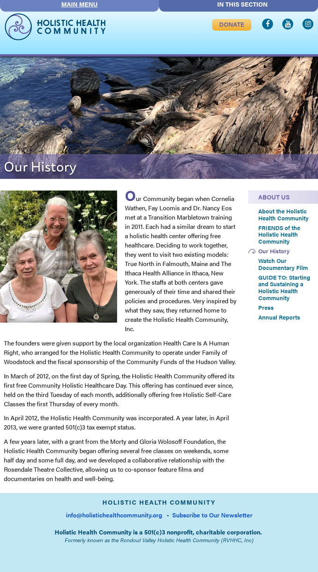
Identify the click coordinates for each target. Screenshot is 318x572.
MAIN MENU (79, 4)
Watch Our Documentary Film (283, 264)
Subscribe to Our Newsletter (212, 514)
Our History (274, 250)
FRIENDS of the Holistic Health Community (279, 234)
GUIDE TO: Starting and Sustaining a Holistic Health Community (284, 287)
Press (266, 307)
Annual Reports (279, 317)
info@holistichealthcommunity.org (114, 514)
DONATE (231, 24)
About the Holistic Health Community (283, 214)
